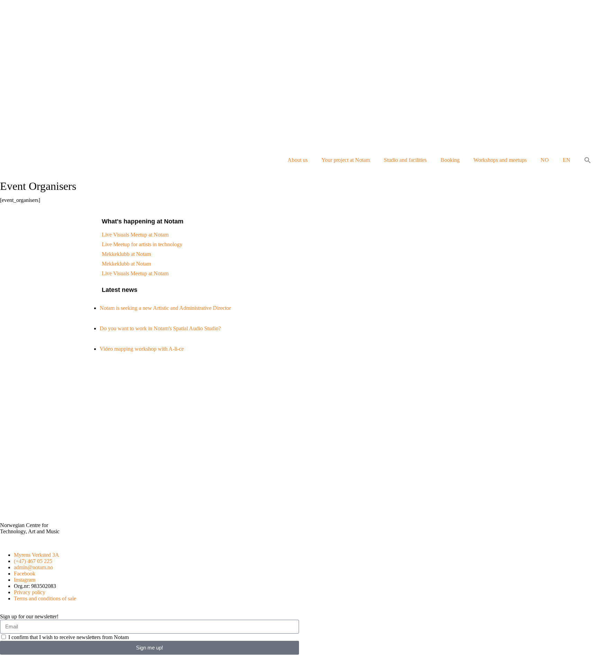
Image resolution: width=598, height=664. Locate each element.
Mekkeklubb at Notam (126, 254)
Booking (450, 160)
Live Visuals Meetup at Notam (135, 235)
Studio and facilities (405, 160)
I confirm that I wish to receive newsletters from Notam (68, 637)
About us (298, 160)
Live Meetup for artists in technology (142, 244)
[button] (587, 160)
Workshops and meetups (500, 160)
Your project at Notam (345, 160)
